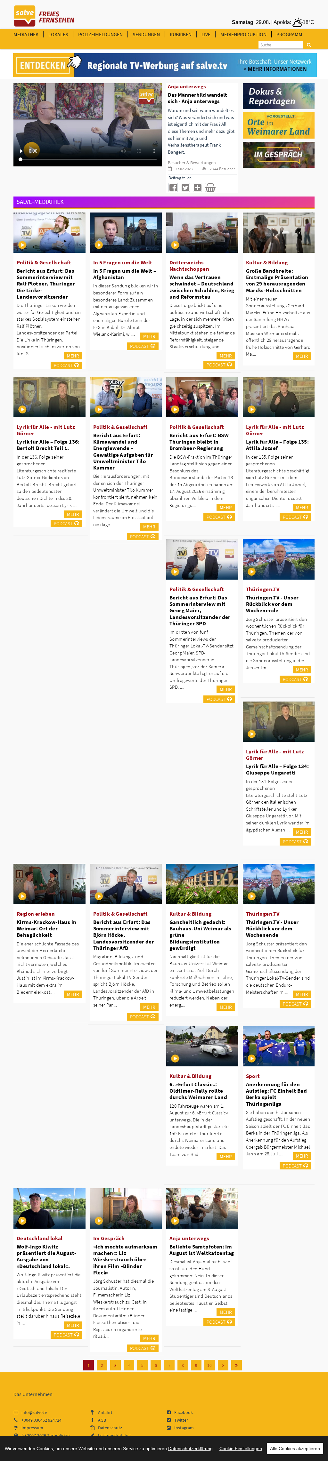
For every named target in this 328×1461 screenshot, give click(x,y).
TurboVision (58, 1435)
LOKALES (58, 34)
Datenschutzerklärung (190, 1448)
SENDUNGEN (146, 34)
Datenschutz (110, 1428)
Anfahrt (105, 1412)
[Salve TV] (44, 14)
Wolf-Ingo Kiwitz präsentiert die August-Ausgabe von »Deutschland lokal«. (46, 1256)
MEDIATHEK (25, 34)
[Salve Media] (165, 65)
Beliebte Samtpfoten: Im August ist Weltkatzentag (201, 1249)
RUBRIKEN (181, 34)
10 (209, 1365)
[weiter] (223, 1365)
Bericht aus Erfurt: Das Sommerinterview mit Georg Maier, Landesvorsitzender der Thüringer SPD (200, 610)
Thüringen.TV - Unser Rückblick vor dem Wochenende (272, 604)
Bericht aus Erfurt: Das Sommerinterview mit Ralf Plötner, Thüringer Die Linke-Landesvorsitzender (46, 283)
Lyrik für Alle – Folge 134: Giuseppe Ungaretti (277, 769)
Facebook (183, 1412)
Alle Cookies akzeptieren (295, 1448)
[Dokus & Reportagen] (279, 96)
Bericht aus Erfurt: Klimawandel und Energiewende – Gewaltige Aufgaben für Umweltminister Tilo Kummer (123, 451)
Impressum (32, 1428)
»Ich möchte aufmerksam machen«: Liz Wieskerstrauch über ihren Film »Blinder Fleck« (125, 1259)
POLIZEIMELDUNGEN (100, 34)
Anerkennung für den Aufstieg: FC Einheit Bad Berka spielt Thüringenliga (276, 1094)
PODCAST (63, 365)
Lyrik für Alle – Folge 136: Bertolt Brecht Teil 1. (48, 445)
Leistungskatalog (114, 1435)
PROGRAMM (289, 34)
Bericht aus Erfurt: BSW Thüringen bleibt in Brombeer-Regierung (199, 442)
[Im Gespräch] (279, 154)
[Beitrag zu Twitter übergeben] (185, 187)
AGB (102, 1420)
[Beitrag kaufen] (209, 187)
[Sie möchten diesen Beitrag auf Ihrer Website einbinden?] (197, 187)
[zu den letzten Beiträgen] (236, 1365)
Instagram (184, 1428)
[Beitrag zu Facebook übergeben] (173, 187)
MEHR (73, 356)
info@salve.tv (34, 1412)
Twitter (181, 1420)
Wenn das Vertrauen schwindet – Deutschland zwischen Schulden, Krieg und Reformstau (201, 287)
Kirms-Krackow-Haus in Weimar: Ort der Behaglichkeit (46, 928)
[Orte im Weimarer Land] (279, 125)
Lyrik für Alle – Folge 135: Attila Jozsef (277, 445)
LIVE (205, 34)
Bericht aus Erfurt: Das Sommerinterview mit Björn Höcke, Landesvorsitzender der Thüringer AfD (123, 935)
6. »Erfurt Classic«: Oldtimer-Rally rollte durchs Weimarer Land (198, 1091)
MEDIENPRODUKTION (243, 34)
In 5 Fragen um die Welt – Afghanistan (124, 274)
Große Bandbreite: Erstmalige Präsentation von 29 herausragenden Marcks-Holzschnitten (277, 280)
